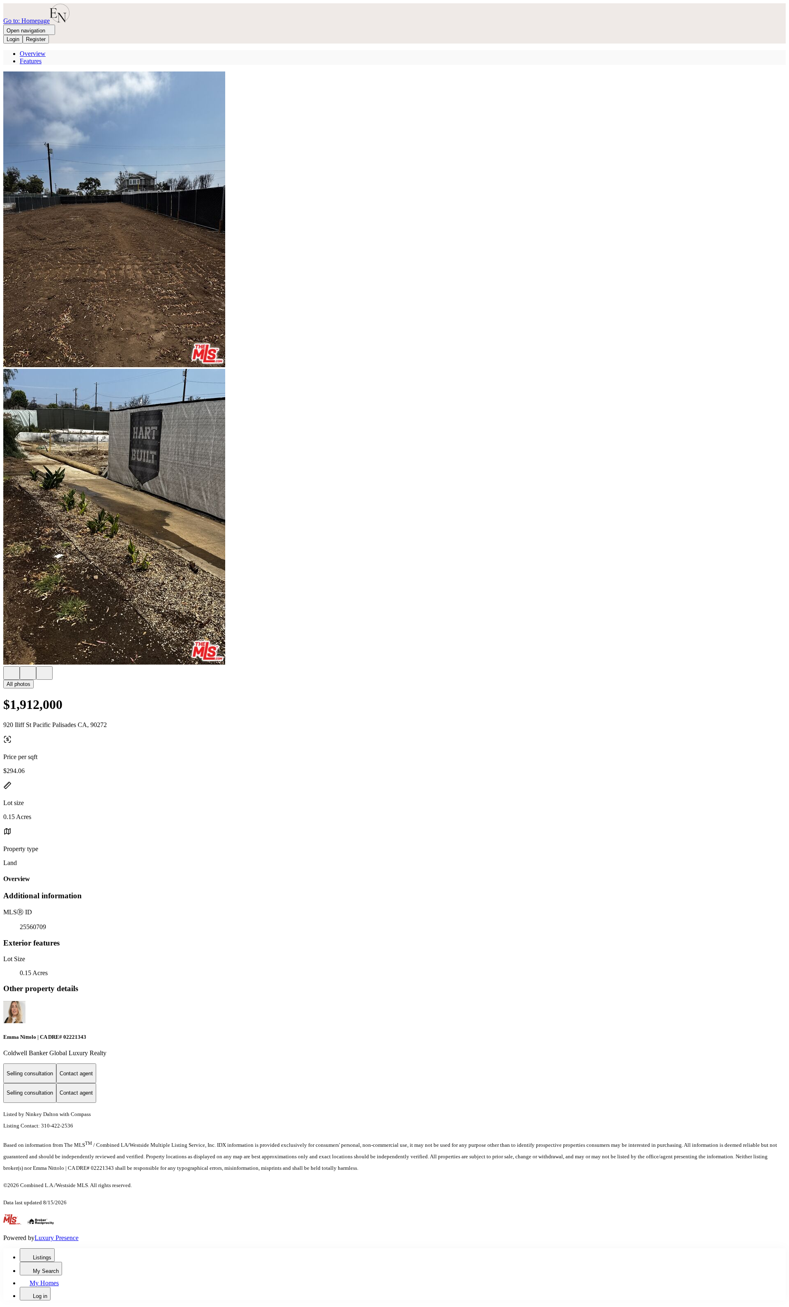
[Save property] (28, 673)
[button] (394, 220)
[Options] (11, 673)
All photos (18, 684)
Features (31, 61)
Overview (33, 53)
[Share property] (44, 673)
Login (13, 39)
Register (36, 39)
